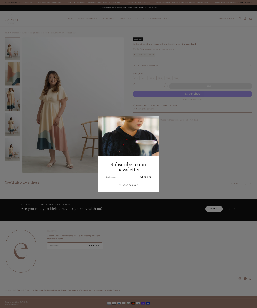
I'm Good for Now (128, 185)
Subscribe (145, 177)
